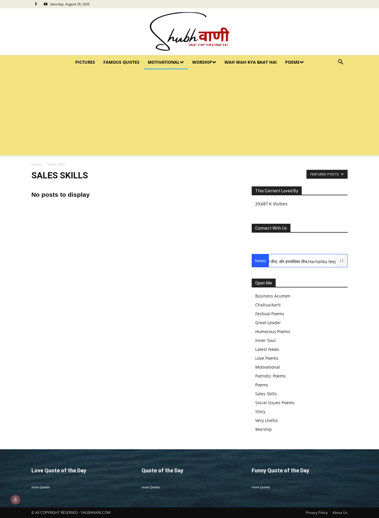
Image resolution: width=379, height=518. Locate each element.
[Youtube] (45, 4)
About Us (340, 512)
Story (260, 411)
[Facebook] (35, 4)
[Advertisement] (189, 113)
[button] (340, 62)
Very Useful (266, 420)
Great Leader (268, 322)
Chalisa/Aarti (268, 305)
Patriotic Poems (270, 376)
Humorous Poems (272, 331)
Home (36, 164)
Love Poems (266, 358)
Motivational (164, 62)
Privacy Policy (317, 512)
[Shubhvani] (189, 31)
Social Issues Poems (275, 402)
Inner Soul (265, 340)
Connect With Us (271, 228)
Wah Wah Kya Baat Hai (250, 62)
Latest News (267, 349)
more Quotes (40, 487)
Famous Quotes (121, 62)
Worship (202, 62)
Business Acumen (272, 296)
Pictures (85, 62)
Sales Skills (266, 394)
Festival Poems (269, 313)
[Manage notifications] (15, 499)
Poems (292, 62)
